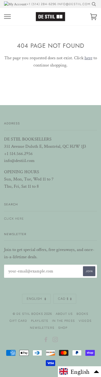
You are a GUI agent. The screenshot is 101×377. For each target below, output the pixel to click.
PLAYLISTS (39, 321)
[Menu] (7, 16)
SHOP (62, 328)
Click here (14, 218)
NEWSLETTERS (42, 328)
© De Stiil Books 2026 (32, 314)
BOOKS (82, 314)
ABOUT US (64, 314)
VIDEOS (85, 321)
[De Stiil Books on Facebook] (46, 340)
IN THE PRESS (63, 321)
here (88, 58)
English (35, 299)
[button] (79, 371)
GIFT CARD (18, 321)
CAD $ (63, 299)
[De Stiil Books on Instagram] (55, 340)
